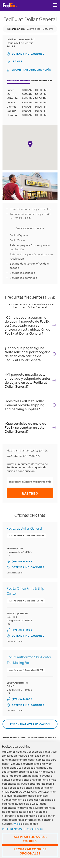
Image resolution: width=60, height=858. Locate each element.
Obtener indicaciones (25, 53)
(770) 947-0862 (22, 699)
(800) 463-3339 (22, 561)
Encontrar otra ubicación (31, 69)
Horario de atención (18, 80)
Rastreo (30, 493)
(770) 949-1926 (22, 629)
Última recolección (41, 80)
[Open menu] (55, 5)
